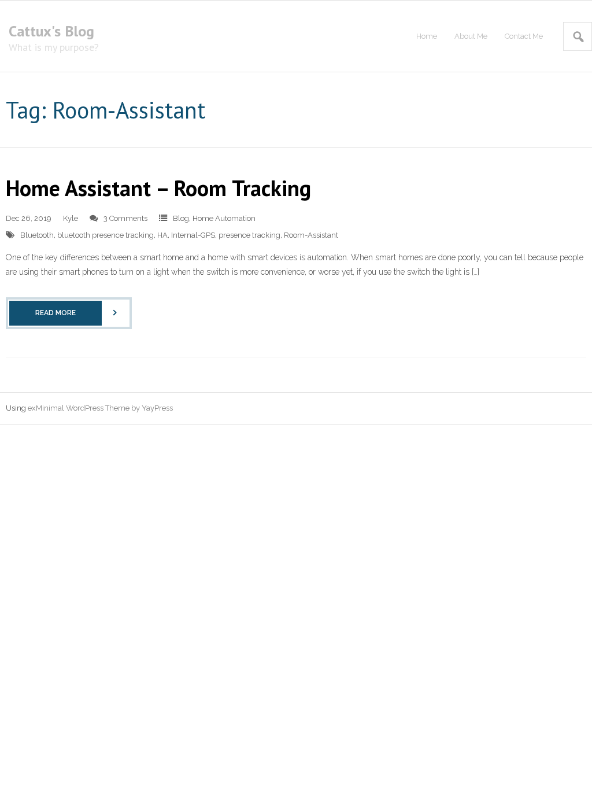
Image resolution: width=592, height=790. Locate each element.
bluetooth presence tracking (105, 235)
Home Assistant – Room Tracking (158, 187)
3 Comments (125, 218)
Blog (181, 218)
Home (426, 36)
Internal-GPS (193, 235)
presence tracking (249, 235)
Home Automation (224, 218)
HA (162, 235)
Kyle (70, 218)
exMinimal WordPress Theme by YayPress (100, 408)
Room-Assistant (311, 235)
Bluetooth (37, 235)
